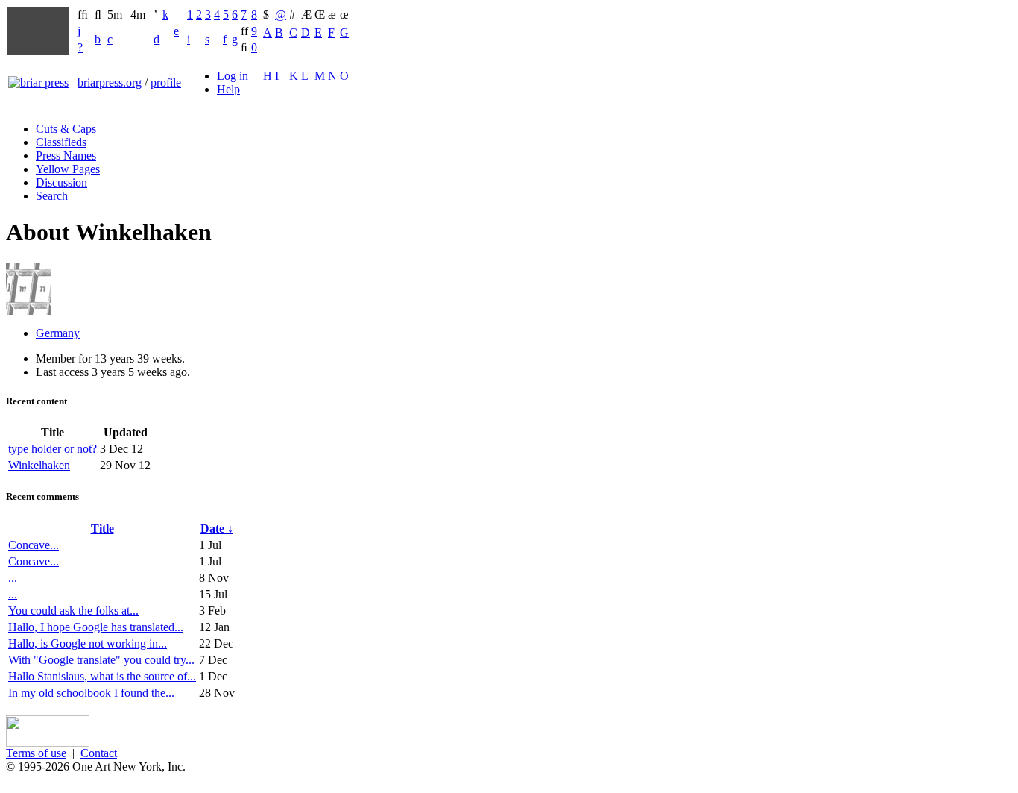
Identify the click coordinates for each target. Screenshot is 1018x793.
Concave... (33, 545)
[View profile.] (28, 310)
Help (228, 89)
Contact (98, 753)
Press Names (66, 155)
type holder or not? (52, 448)
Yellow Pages (68, 169)
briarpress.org (110, 82)
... (12, 577)
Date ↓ (216, 528)
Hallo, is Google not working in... (87, 643)
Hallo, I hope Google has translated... (95, 627)
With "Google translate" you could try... (101, 659)
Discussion (61, 182)
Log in (232, 75)
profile (166, 82)
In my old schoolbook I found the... (91, 692)
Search (52, 195)
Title (102, 528)
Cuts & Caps (66, 128)
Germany (58, 333)
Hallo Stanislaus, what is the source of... (102, 676)
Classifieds (61, 142)
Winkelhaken (39, 465)
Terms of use (36, 753)
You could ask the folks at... (73, 610)
